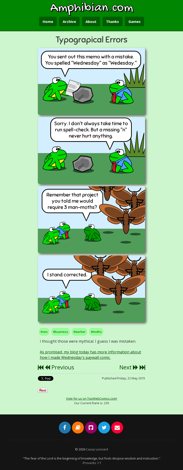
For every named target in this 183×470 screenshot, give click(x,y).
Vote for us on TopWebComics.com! (91, 398)
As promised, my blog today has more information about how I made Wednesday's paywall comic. (90, 354)
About (91, 21)
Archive (69, 21)
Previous (62, 367)
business (61, 332)
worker (80, 332)
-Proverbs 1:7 (91, 463)
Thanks (112, 21)
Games (134, 21)
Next (126, 367)
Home (48, 21)
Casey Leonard (97, 449)
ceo (45, 332)
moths (97, 332)
